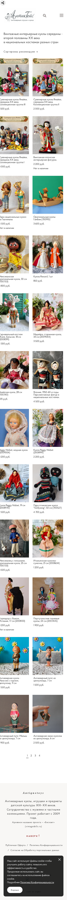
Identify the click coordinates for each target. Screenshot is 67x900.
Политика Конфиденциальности (46, 845)
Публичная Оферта (16, 845)
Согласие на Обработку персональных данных (35, 850)
